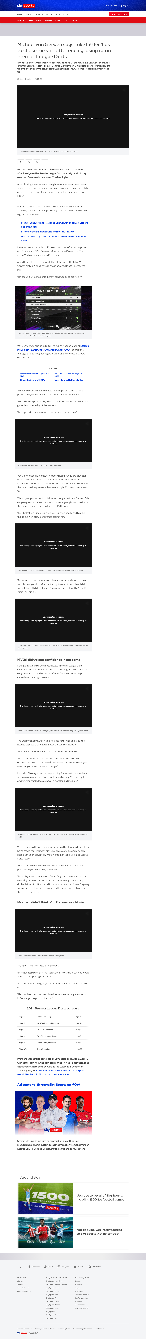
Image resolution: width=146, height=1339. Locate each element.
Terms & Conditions (24, 1329)
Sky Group (79, 1291)
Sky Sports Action (53, 1305)
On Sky (66, 20)
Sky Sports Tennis (53, 1301)
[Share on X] (28, 161)
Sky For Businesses (82, 1294)
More (65, 14)
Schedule (48, 20)
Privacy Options (64, 1329)
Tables (57, 20)
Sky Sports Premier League (56, 1284)
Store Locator (80, 1305)
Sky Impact (79, 1301)
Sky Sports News (52, 1308)
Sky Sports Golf (52, 1294)
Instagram (65, 1267)
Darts (20, 20)
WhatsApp (97, 1267)
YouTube (81, 1267)
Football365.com (24, 1291)
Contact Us (99, 1329)
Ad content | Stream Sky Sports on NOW (48, 1084)
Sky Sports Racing (53, 1315)
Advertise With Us (81, 1308)
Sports (28, 14)
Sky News (78, 1284)
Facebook (36, 1267)
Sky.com (78, 1281)
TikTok (50, 1267)
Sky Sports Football (53, 1288)
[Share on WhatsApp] (36, 161)
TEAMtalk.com (23, 1288)
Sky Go (77, 1288)
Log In (125, 5)
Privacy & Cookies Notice (45, 1329)
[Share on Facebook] (20, 161)
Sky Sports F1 (51, 1298)
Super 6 (20, 1284)
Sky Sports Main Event (54, 1281)
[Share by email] (44, 161)
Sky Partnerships (81, 1298)
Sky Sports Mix (51, 1318)
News (31, 20)
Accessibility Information (82, 1329)
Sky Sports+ (50, 1311)
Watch (49, 14)
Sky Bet (57, 14)
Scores (38, 14)
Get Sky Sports (112, 5)
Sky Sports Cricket (53, 1291)
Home (19, 14)
